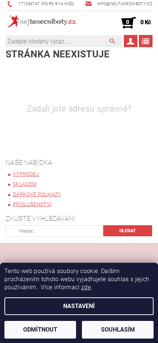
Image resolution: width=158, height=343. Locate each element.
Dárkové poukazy (37, 194)
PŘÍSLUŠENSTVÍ (32, 204)
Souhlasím (118, 329)
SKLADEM (24, 184)
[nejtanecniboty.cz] (42, 22)
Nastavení (79, 306)
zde (86, 287)
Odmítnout (40, 329)
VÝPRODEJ (26, 174)
